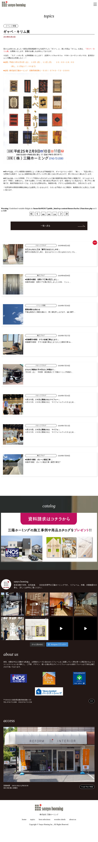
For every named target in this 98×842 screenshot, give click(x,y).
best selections (44, 819)
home (24, 819)
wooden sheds (59, 819)
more (91, 701)
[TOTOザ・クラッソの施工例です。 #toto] (61, 604)
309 (49, 214)
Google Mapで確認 (87, 787)
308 (43, 214)
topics (32, 819)
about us (72, 819)
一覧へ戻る (45, 226)
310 (54, 214)
